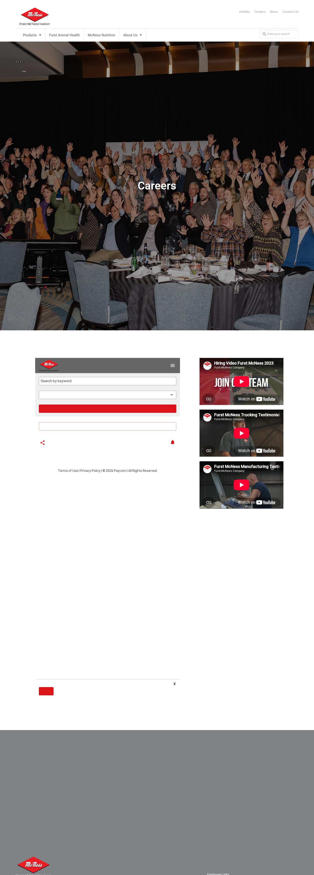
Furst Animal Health (64, 35)
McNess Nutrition (101, 35)
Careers (259, 12)
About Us (130, 35)
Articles (244, 12)
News (274, 12)
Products (30, 35)
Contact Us (290, 12)
